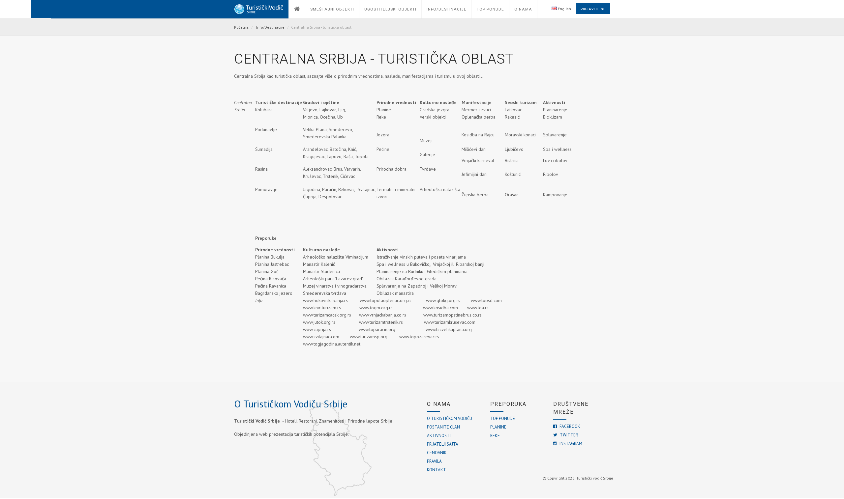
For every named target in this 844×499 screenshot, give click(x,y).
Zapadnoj (417, 286)
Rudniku (416, 271)
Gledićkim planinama (447, 271)
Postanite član (443, 427)
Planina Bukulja (270, 257)
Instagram (570, 443)
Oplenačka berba (479, 117)
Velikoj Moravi (444, 286)
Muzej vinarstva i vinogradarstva (336, 286)
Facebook (569, 426)
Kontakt (436, 470)
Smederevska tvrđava (324, 293)
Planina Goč (266, 271)
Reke (495, 435)
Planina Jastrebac (272, 264)
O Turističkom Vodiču (449, 418)
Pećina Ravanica (270, 286)
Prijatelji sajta (442, 444)
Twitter (568, 435)
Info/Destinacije (270, 27)
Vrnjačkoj (441, 264)
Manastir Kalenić (319, 264)
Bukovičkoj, (421, 264)
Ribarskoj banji (470, 264)
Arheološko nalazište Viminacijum (335, 257)
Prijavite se (593, 9)
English (564, 8)
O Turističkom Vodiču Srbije (290, 403)
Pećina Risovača (270, 279)
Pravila (434, 461)
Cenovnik (437, 453)
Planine (498, 427)
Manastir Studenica (321, 271)
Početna (241, 27)
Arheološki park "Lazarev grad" (333, 279)
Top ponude (502, 418)
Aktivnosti (439, 435)
